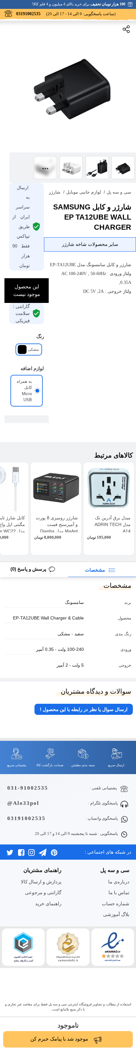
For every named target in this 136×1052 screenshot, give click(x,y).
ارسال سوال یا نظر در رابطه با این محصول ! (83, 709)
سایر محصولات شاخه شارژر (90, 244)
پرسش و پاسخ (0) (28, 569)
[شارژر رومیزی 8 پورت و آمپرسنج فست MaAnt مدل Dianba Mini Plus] (56, 487)
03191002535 (26, 818)
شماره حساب (115, 903)
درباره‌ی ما (118, 881)
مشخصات (95, 570)
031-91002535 (27, 788)
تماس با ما (118, 892)
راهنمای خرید (48, 903)
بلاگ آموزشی (116, 914)
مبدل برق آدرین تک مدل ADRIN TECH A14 (113, 524)
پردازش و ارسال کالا (41, 881)
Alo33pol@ (23, 803)
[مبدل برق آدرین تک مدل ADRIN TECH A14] (109, 487)
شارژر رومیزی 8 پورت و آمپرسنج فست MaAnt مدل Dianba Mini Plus (57, 527)
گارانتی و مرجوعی (43, 892)
